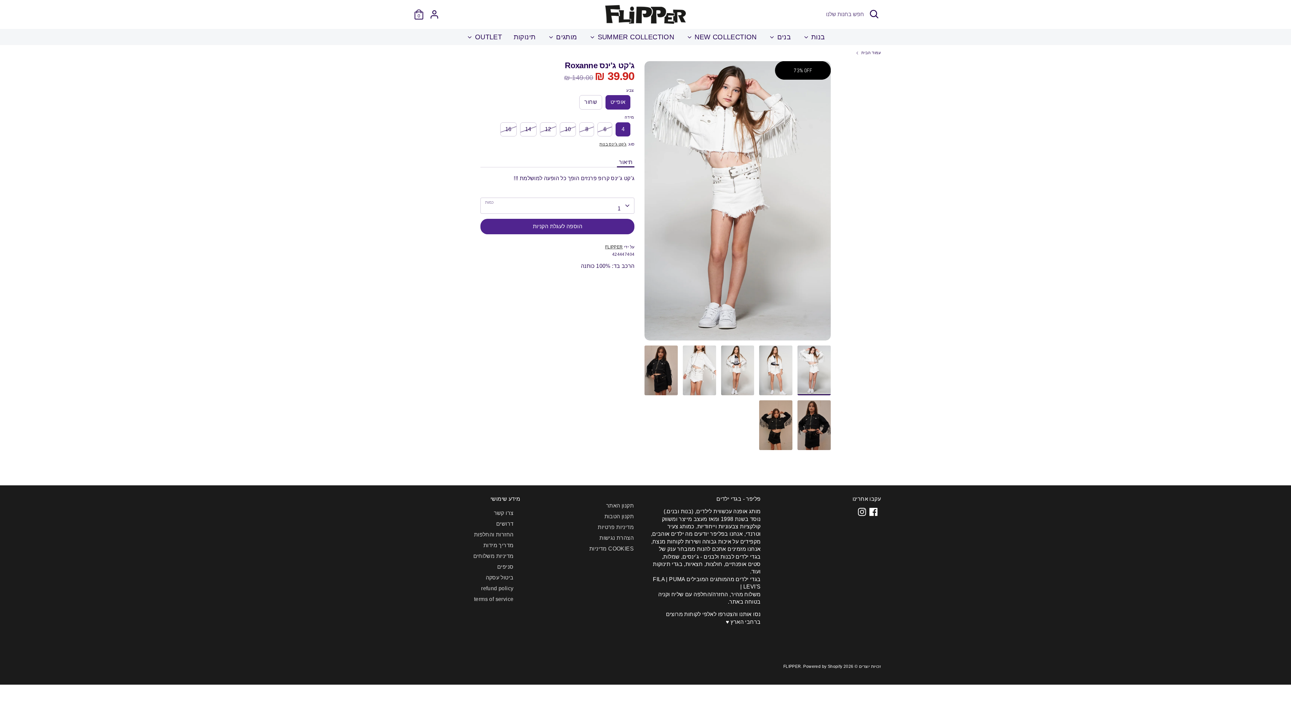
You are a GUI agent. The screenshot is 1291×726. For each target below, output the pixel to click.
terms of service (493, 599)
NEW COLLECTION (725, 37)
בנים (783, 37)
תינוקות (525, 37)
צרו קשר (504, 513)
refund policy (497, 588)
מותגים (565, 37)
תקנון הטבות (619, 516)
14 (528, 129)
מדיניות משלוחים (493, 556)
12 (548, 129)
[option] (737, 203)
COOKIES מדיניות (611, 549)
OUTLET (487, 37)
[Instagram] (862, 512)
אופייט (618, 102)
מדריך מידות (498, 545)
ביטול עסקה (500, 577)
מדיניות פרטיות (616, 527)
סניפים (505, 567)
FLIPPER (614, 247)
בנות (817, 37)
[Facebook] (873, 512)
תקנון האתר (620, 506)
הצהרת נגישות (616, 538)
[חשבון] (434, 14)
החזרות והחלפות (494, 534)
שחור (590, 102)
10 (568, 129)
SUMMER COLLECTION (634, 37)
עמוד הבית (871, 52)
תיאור (625, 162)
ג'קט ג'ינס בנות (612, 144)
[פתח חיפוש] (874, 14)
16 (508, 129)
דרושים (504, 524)
